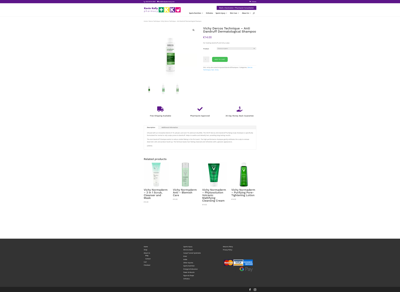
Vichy (217, 70)
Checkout (147, 265)
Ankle (185, 259)
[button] (193, 30)
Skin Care (233, 13)
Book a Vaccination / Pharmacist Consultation (236, 8)
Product (206, 49)
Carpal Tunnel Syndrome (192, 253)
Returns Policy (228, 247)
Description (151, 127)
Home (146, 21)
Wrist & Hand (188, 250)
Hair (212, 70)
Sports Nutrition (195, 13)
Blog (146, 255)
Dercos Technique (154, 21)
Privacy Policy (227, 250)
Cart (145, 262)
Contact (148, 259)
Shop (145, 250)
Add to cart (220, 59)
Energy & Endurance (190, 269)
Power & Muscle (188, 272)
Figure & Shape (188, 275)
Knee (185, 256)
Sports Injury (220, 13)
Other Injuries (188, 263)
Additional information (170, 127)
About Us (245, 13)
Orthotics (209, 13)
